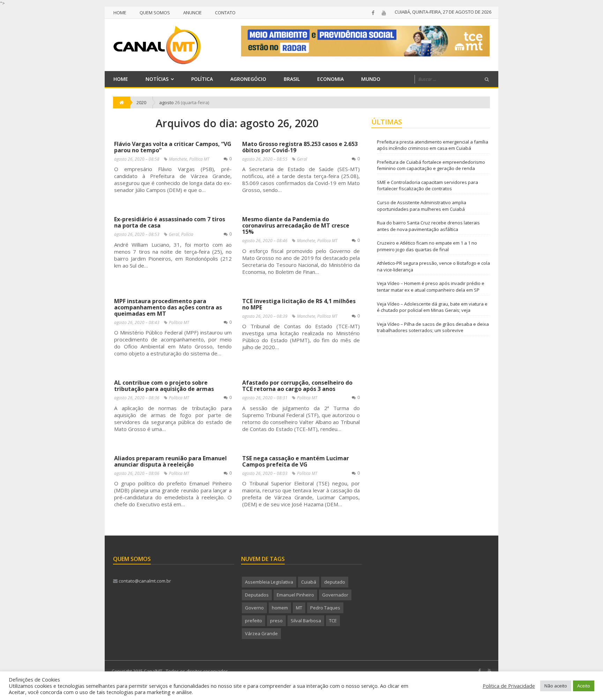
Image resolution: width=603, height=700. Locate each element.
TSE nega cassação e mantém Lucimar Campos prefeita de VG (295, 461)
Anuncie (192, 12)
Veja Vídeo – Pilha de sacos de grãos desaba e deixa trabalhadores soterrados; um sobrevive (433, 327)
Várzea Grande (261, 633)
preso (276, 620)
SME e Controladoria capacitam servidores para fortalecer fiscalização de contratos (427, 185)
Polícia (187, 234)
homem (280, 608)
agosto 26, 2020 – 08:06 (136, 473)
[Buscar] (487, 79)
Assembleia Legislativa (269, 582)
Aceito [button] (583, 686)
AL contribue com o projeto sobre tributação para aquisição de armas (164, 386)
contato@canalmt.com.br (144, 581)
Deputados (257, 595)
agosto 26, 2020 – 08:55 (265, 159)
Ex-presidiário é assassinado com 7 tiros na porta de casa (169, 222)
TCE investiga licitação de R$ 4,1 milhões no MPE (299, 304)
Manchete (178, 159)
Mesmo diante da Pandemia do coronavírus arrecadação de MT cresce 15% (295, 225)
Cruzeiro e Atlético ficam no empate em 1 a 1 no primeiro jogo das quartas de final (427, 246)
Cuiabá (308, 582)
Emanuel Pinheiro (295, 595)
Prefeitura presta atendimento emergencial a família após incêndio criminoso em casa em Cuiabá (432, 145)
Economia (330, 79)
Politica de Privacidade (509, 686)
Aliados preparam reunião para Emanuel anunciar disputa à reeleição (170, 461)
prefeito (253, 620)
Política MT (199, 159)
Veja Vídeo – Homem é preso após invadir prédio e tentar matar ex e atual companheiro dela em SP (430, 286)
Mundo (370, 79)
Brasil (292, 79)
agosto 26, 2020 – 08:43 (136, 322)
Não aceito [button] (555, 686)
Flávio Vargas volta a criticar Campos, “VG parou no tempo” (172, 147)
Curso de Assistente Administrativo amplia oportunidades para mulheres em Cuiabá (421, 205)
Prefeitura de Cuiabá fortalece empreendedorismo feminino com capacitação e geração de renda (431, 165)
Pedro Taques (325, 608)
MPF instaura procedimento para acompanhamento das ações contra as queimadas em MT (168, 307)
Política (202, 79)
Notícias (157, 79)
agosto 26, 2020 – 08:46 (265, 241)
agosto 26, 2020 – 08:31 (265, 398)
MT (299, 608)
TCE (333, 620)
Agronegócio (248, 79)
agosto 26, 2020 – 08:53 (136, 234)
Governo (254, 608)
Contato (225, 12)
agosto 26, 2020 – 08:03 (265, 473)
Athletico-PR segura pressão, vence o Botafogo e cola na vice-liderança (433, 266)
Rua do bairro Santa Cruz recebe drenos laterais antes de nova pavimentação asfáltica (428, 226)
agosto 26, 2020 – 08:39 (265, 316)
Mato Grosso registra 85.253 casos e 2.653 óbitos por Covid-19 (300, 147)
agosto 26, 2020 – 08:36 (136, 398)
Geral (302, 159)
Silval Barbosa (306, 620)
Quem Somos (155, 12)
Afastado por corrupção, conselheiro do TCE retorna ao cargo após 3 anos (297, 386)
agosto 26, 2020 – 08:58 (136, 159)
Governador (335, 595)
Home (119, 12)
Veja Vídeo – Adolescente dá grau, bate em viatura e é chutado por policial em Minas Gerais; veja (432, 307)
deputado (334, 582)
